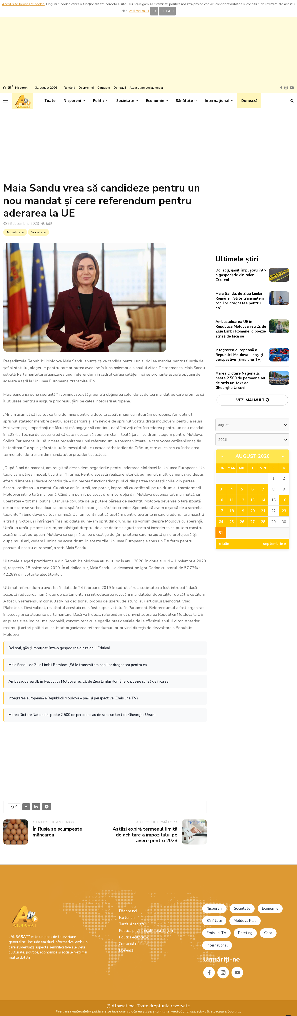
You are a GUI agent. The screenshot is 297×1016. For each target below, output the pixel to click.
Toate (49, 100)
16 (284, 500)
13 (252, 500)
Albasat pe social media (146, 88)
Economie (155, 100)
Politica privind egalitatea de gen (146, 930)
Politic (99, 100)
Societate (125, 100)
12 (242, 500)
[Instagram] (223, 973)
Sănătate (184, 100)
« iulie (224, 543)
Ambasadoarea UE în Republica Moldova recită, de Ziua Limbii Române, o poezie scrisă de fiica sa (88, 681)
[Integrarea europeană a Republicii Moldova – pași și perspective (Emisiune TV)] (279, 354)
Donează (120, 88)
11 (231, 500)
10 (221, 500)
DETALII (167, 11)
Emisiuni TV (216, 932)
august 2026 (252, 456)
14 (263, 500)
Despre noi (86, 88)
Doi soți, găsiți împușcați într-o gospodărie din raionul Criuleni (59, 648)
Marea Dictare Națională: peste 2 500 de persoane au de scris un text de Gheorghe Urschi (81, 714)
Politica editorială (133, 937)
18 (231, 511)
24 (221, 521)
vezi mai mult (139, 10)
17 (221, 511)
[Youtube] (237, 973)
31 (221, 532)
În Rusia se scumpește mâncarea (57, 832)
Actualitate (15, 232)
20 (252, 511)
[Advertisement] (148, 51)
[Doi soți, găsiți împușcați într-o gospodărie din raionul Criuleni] (279, 275)
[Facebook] (209, 973)
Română (69, 88)
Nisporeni (72, 100)
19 (242, 511)
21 (263, 511)
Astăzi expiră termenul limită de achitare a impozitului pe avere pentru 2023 (145, 835)
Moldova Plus (245, 920)
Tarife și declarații (133, 924)
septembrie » (274, 543)
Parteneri (127, 917)
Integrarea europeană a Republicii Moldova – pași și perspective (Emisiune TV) (73, 698)
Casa (268, 932)
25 (231, 521)
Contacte (103, 88)
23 (284, 511)
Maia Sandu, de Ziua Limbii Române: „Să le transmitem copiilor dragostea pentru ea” (78, 664)
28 (263, 521)
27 (252, 521)
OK (154, 11)
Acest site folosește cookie (23, 4)
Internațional (217, 100)
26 (242, 521)
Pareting (245, 932)
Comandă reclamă (133, 943)
